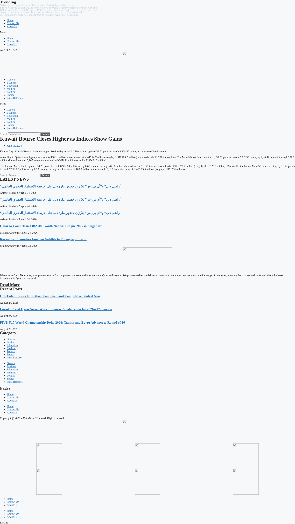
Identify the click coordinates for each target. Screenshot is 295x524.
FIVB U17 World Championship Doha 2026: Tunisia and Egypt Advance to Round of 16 (62, 322)
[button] (147, 32)
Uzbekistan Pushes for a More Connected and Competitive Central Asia (50, 296)
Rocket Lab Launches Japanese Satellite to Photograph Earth (43, 239)
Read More (10, 285)
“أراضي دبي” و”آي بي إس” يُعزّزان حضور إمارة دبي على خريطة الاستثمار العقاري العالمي (60, 186)
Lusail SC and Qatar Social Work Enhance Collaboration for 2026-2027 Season (56, 309)
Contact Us (13, 23)
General (11, 79)
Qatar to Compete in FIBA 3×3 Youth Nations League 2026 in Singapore (51, 226)
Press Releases (15, 98)
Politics (11, 91)
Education (12, 85)
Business (11, 82)
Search (3, 134)
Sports (10, 94)
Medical (11, 88)
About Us (12, 26)
